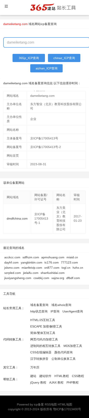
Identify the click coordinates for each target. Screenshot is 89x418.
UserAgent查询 (72, 311)
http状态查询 (39, 311)
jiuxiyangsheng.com (17, 278)
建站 (33, 376)
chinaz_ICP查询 (64, 58)
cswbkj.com (41, 278)
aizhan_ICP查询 (46, 68)
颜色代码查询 (63, 352)
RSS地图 (51, 404)
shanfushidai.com (53, 273)
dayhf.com (11, 262)
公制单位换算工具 (63, 358)
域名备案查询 (39, 305)
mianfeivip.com (32, 267)
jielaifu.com (30, 273)
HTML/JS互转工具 (42, 320)
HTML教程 (61, 376)
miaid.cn (72, 257)
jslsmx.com (11, 267)
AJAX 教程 (56, 382)
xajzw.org (57, 278)
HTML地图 (65, 404)
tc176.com (51, 262)
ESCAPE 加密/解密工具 (46, 326)
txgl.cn (66, 267)
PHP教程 (73, 382)
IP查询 (55, 311)
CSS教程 (78, 376)
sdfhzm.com (30, 257)
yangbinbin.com (31, 262)
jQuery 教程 (38, 382)
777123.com (69, 262)
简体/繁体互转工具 (42, 333)
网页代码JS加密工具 (44, 339)
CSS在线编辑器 (40, 352)
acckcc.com (12, 257)
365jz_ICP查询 (29, 58)
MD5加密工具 (73, 346)
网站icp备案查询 (46, 24)
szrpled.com (12, 273)
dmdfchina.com (17, 218)
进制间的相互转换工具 (45, 346)
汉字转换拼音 (39, 358)
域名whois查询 (61, 305)
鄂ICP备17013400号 (67, 409)
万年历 (34, 367)
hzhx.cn (78, 267)
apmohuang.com (52, 257)
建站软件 (45, 376)
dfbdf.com (73, 278)
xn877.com (51, 267)
